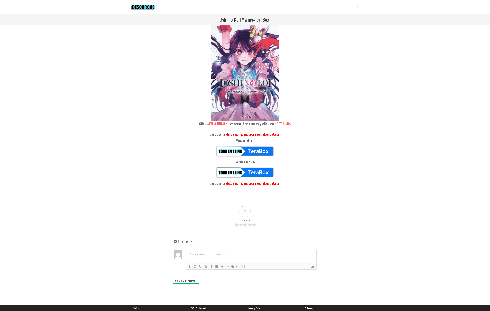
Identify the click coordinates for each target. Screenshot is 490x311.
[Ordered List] (211, 266)
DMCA (136, 308)
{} (237, 266)
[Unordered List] (216, 266)
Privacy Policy (254, 308)
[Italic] (195, 266)
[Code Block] (227, 266)
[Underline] (200, 266)
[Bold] (189, 266)
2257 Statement (198, 308)
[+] (243, 266)
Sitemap (309, 308)
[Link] (232, 266)
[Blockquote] (222, 266)
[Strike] (205, 266)
